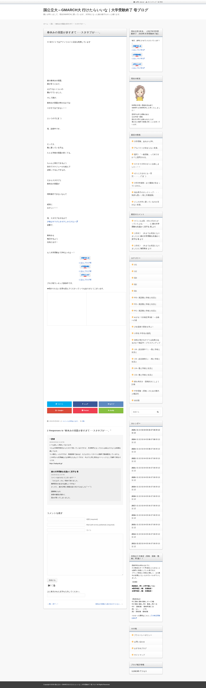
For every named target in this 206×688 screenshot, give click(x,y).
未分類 (136, 400)
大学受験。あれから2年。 (144, 141)
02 (140, 430)
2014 (133, 534)
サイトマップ (152, 2)
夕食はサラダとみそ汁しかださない (61, 222)
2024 (133, 439)
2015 (133, 525)
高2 (135, 284)
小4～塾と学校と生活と (143, 368)
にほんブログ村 (85, 263)
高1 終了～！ (53, 604)
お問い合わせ (140, 2)
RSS (161, 2)
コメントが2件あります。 (71, 421)
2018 (133, 496)
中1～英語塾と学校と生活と (145, 311)
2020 (133, 477)
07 (152, 439)
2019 (133, 487)
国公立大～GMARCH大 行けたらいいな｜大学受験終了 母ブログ (95, 10)
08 (154, 449)
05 (147, 439)
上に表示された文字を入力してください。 (64, 592)
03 (142, 439)
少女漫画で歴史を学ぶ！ (144, 327)
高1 (83, 421)
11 (132, 442)
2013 (133, 543)
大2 (135, 271)
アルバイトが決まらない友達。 (146, 148)
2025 (133, 430)
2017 (133, 506)
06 (149, 458)
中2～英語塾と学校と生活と (145, 304)
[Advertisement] (85, 62)
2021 (133, 468)
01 (137, 439)
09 (156, 439)
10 (159, 439)
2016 (133, 515)
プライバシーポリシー (143, 635)
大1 (135, 265)
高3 (135, 278)
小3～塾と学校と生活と (143, 375)
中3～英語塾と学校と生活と (145, 298)
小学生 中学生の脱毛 (142, 333)
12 (135, 442)
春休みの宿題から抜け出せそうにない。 (108, 604)
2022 (133, 458)
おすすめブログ (140, 648)
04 (145, 439)
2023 (133, 449)
